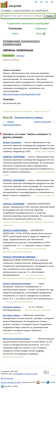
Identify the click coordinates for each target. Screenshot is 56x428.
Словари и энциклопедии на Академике (24, 10)
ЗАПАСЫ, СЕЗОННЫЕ (14, 157)
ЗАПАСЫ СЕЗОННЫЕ (13, 204)
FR (52, 2)
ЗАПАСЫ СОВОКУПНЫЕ (15, 230)
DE (41, 2)
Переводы (41, 28)
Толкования (15, 28)
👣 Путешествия (7, 378)
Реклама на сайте (31, 374)
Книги (15, 33)
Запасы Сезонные (12, 142)
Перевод (20, 55)
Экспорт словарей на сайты (11, 382)
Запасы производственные (17, 283)
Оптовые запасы (11, 315)
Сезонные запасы (12, 307)
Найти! (50, 16)
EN (36, 2)
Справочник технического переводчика (28, 23)
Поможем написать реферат (29, 117)
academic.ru (11, 4)
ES (46, 2)
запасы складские (42, 122)
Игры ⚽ (41, 33)
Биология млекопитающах (16, 339)
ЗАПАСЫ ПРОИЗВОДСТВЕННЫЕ (19, 257)
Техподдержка (18, 374)
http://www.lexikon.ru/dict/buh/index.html (21, 94)
